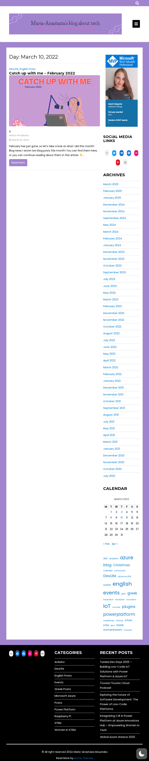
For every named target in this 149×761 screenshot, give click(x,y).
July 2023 (109, 279)
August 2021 (111, 415)
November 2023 (113, 259)
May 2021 (109, 428)
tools (120, 625)
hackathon (108, 599)
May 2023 (109, 293)
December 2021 (113, 387)
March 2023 (110, 299)
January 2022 (112, 381)
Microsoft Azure (65, 696)
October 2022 (112, 326)
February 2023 (112, 306)
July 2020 (109, 476)
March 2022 (110, 367)
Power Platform (65, 709)
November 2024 (113, 211)
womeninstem (112, 630)
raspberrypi (108, 620)
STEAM (128, 620)
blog (107, 564)
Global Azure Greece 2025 (117, 737)
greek (132, 593)
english (122, 583)
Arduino (60, 662)
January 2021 (111, 449)
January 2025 (112, 198)
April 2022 (109, 360)
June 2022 (109, 347)
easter (107, 585)
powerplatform (119, 614)
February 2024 (112, 238)
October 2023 (112, 265)
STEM (106, 625)
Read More (18, 162)
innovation (131, 599)
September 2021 (114, 408)
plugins (128, 606)
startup (119, 620)
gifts (123, 593)
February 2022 (112, 374)
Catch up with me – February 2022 (42, 73)
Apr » (115, 544)
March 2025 (110, 184)
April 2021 (109, 435)
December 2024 (114, 204)
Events (59, 682)
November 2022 (113, 320)
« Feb (106, 544)
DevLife (13, 69)
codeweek (108, 570)
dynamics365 (124, 576)
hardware (119, 599)
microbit (116, 607)
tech (113, 625)
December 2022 (113, 313)
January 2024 (112, 245)
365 (105, 558)
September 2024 (114, 218)
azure (126, 557)
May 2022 (109, 354)
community (119, 570)
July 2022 (109, 340)
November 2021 (113, 394)
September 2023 (114, 272)
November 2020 (113, 462)
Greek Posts (63, 689)
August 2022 (111, 333)
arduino (113, 558)
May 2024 (109, 225)
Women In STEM (65, 730)
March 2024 (110, 232)
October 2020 (112, 469)
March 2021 (110, 442)
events (111, 592)
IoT (107, 606)
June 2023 (110, 286)
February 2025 (112, 191)
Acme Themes (83, 758)
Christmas (121, 565)
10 (121, 517)
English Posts (28, 69)
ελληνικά (128, 630)
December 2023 (113, 252)
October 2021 (112, 401)
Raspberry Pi (63, 716)
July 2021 (108, 421)
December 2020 (113, 455)
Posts (58, 703)
